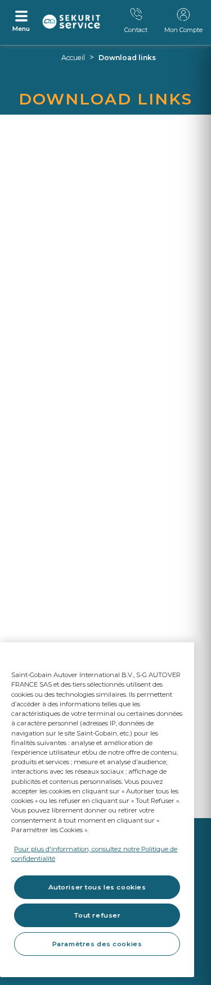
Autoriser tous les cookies (97, 887)
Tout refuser (97, 915)
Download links (127, 57)
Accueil (73, 57)
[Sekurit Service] (71, 21)
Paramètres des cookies (97, 944)
